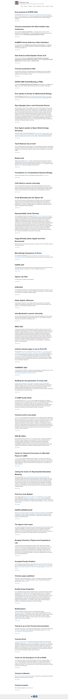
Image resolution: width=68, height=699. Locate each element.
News (43, 6)
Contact (51, 6)
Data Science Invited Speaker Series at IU (30, 55)
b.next (42, 163)
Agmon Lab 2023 (21, 276)
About (22, 6)
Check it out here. (25, 581)
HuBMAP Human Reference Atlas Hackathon (32, 42)
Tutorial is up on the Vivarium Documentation (32, 626)
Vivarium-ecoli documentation (21, 641)
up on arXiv (45, 175)
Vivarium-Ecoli (20, 639)
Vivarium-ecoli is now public (25, 415)
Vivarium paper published (24, 576)
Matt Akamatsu (44, 496)
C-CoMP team (28, 400)
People (34, 6)
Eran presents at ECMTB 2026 (26, 12)
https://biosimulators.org (20, 612)
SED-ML (31, 438)
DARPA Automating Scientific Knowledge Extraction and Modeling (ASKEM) (33, 512)
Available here (30, 687)
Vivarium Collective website (22, 676)
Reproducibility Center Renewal (27, 213)
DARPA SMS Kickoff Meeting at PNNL (29, 82)
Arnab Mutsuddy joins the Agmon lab (29, 197)
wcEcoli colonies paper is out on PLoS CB (31, 349)
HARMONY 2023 (21, 367)
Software (30, 6)
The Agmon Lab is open (24, 524)
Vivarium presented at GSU (25, 68)
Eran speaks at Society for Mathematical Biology (33, 93)
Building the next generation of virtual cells (31, 380)
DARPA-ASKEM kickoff (23, 510)
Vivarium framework (43, 643)
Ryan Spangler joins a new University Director (32, 105)
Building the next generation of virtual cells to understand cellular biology (30, 383)
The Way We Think (26, 594)
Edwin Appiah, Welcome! (24, 300)
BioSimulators (20, 609)
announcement (18, 548)
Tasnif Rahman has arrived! (25, 143)
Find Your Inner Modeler (24, 494)
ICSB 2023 (19, 287)
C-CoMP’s (17, 458)
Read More (17, 20)
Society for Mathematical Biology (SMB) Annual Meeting (39, 96)
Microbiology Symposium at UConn (28, 253)
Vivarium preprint (21, 685)
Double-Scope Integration (24, 589)
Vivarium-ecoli (18, 417)
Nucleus (20, 164)
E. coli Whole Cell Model (31, 643)
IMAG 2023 (19, 326)
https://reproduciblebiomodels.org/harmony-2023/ (25, 372)
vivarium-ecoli (25, 351)
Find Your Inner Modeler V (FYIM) (31, 496)
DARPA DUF (19, 265)
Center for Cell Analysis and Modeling (42, 565)
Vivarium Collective (22, 673)
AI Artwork (47, 6)
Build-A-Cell (19, 158)
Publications (39, 6)
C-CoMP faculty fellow (23, 398)
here (44, 268)
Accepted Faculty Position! (25, 561)
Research (26, 6)
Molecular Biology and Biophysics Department (26, 566)
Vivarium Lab (24, 2)
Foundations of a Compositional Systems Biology (33, 172)
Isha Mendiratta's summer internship (29, 313)
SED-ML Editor (20, 436)
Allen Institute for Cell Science (33, 498)
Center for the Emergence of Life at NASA (30, 657)
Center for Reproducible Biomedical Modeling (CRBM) (34, 477)
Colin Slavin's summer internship (27, 183)
